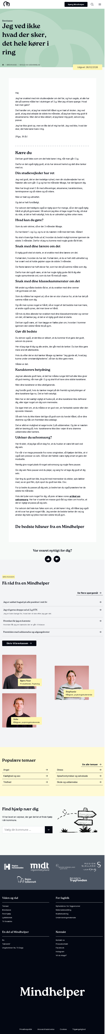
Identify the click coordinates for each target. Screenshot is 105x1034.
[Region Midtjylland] (39, 866)
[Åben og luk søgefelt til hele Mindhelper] (92, 4)
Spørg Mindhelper (76, 4)
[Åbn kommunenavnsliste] (48, 829)
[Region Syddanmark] (26, 879)
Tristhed (7, 782)
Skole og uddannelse (30, 65)
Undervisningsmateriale (66, 917)
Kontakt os (60, 940)
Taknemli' (6, 944)
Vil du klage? (61, 955)
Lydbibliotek (7, 917)
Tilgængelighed (79, 1029)
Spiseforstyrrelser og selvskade (72, 776)
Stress (60, 769)
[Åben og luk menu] (100, 4)
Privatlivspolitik (26, 1029)
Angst (6, 769)
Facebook (60, 948)
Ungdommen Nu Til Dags (12, 948)
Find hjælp (6, 914)
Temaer (5, 906)
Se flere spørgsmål (87, 593)
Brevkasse (12, 65)
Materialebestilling (63, 910)
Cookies (63, 1029)
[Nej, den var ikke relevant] (57, 559)
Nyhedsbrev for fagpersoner (68, 906)
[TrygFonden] (78, 880)
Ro (3, 940)
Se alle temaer (90, 764)
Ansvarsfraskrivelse (45, 1029)
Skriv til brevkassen (17, 643)
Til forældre (7, 921)
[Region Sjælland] (91, 867)
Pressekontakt (62, 944)
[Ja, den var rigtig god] (48, 559)
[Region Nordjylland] (65, 866)
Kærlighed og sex (11, 776)
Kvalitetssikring (62, 914)
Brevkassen (8, 577)
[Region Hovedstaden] (13, 867)
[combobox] (27, 829)
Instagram (60, 951)
